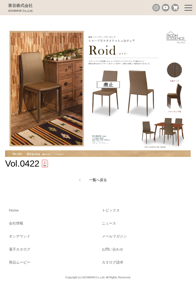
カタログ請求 (112, 262)
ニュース (109, 223)
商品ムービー (19, 262)
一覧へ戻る (98, 180)
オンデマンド (19, 236)
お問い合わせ (112, 249)
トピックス (111, 210)
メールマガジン (114, 236)
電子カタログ (19, 249)
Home (14, 210)
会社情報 (16, 223)
